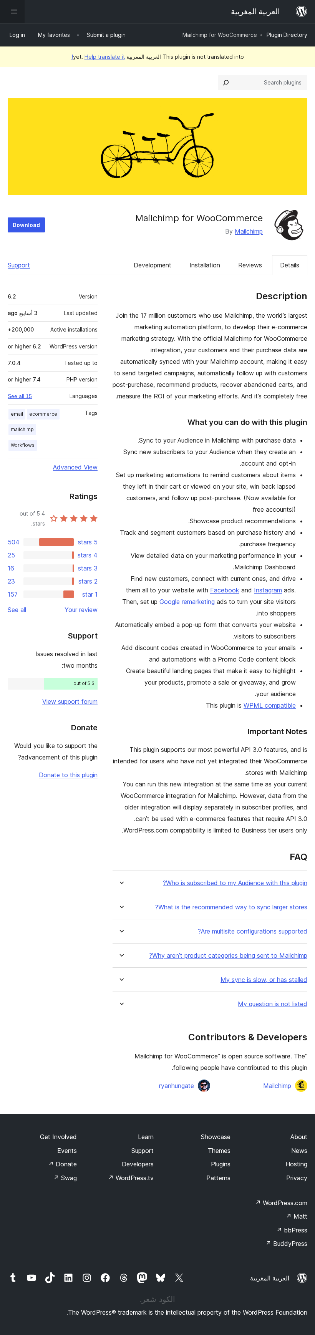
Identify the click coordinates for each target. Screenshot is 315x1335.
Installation (204, 265)
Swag (65, 1178)
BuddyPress (286, 1243)
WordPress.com (281, 1203)
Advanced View (75, 467)
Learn (146, 1137)
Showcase (215, 1137)
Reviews (250, 265)
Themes (219, 1150)
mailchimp (22, 429)
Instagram (268, 590)
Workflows (23, 445)
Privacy (296, 1178)
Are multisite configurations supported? (252, 931)
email (17, 414)
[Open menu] (12, 11)
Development (152, 265)
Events (67, 1150)
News (299, 1150)
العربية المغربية (269, 1278)
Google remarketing (187, 601)
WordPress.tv (131, 1178)
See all (17, 610)
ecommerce (43, 414)
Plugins (220, 1164)
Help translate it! (98, 56)
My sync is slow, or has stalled (263, 979)
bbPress (291, 1230)
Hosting (296, 1164)
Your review (81, 610)
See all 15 (20, 396)
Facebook (224, 590)
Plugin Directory (287, 35)
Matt (296, 1216)
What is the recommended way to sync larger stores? (231, 907)
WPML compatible (270, 705)
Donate (62, 1164)
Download (26, 225)
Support (19, 265)
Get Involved (58, 1137)
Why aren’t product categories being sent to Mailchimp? (228, 955)
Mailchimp (249, 231)
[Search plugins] (226, 82)
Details (289, 265)
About (298, 1137)
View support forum (70, 701)
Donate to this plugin (68, 775)
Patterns (218, 1178)
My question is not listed (272, 1004)
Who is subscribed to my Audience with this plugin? (235, 883)
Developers (138, 1164)
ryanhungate (176, 1086)
